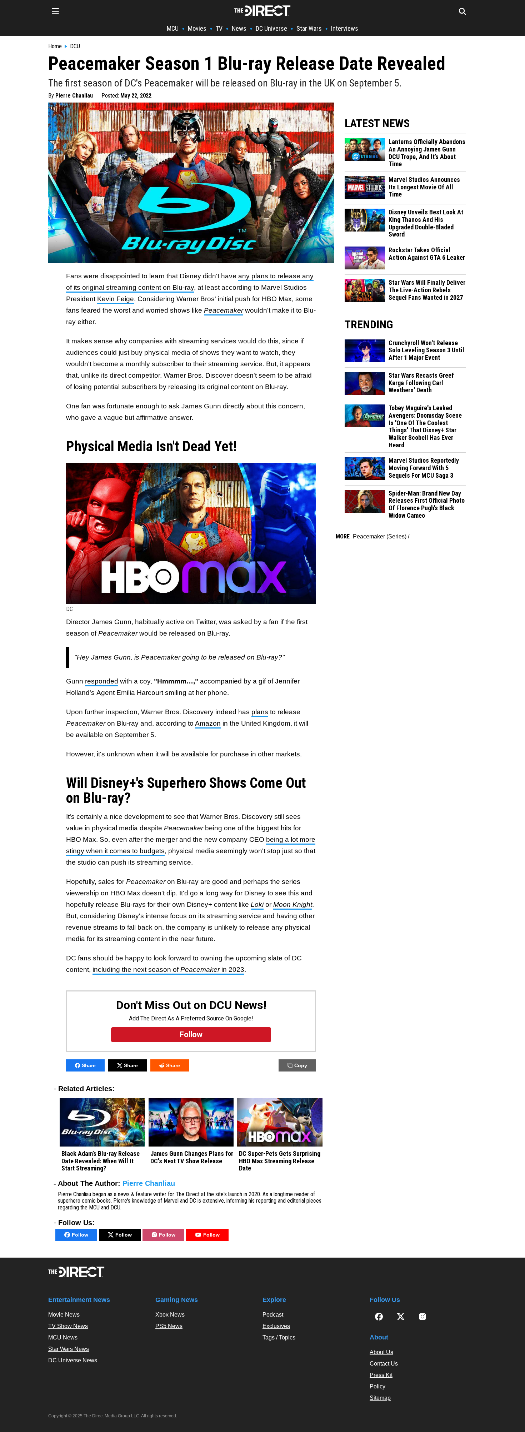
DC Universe (271, 28)
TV (219, 28)
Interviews (344, 28)
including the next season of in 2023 (168, 969)
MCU (173, 28)
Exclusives (276, 1326)
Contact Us (384, 1364)
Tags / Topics (278, 1337)
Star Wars (309, 28)
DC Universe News (72, 1360)
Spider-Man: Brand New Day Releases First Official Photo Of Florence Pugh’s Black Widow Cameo (427, 504)
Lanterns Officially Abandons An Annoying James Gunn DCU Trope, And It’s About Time (427, 153)
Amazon (208, 723)
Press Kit (381, 1375)
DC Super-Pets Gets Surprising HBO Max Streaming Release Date (279, 1161)
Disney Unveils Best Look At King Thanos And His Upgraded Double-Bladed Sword (426, 223)
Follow (80, 1235)
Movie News (64, 1315)
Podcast (272, 1315)
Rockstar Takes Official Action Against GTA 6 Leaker (427, 254)
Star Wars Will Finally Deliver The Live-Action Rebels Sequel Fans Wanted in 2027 (427, 290)
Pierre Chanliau (74, 95)
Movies (197, 28)
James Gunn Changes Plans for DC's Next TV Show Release (191, 1157)
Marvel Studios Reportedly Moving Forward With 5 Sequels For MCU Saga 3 (424, 468)
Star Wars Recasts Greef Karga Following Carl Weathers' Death (421, 383)
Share (89, 1065)
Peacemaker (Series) (379, 536)
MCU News (63, 1337)
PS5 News (168, 1326)
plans (259, 712)
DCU (75, 46)
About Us (381, 1352)
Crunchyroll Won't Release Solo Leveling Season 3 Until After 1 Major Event (426, 350)
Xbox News (170, 1315)
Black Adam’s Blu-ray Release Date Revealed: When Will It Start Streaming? (100, 1161)
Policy (377, 1386)
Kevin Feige (115, 299)
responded (101, 681)
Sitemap (380, 1398)
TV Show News (68, 1326)
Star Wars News (68, 1349)
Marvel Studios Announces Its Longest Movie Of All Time (424, 187)
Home (55, 46)
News (239, 28)
